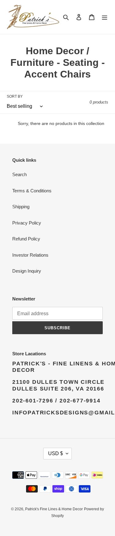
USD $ (55, 453)
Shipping (20, 206)
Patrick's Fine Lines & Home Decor (54, 509)
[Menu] (104, 17)
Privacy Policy (26, 222)
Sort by (15, 96)
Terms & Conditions (32, 190)
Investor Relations (30, 255)
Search (19, 174)
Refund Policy (26, 238)
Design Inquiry (26, 271)
